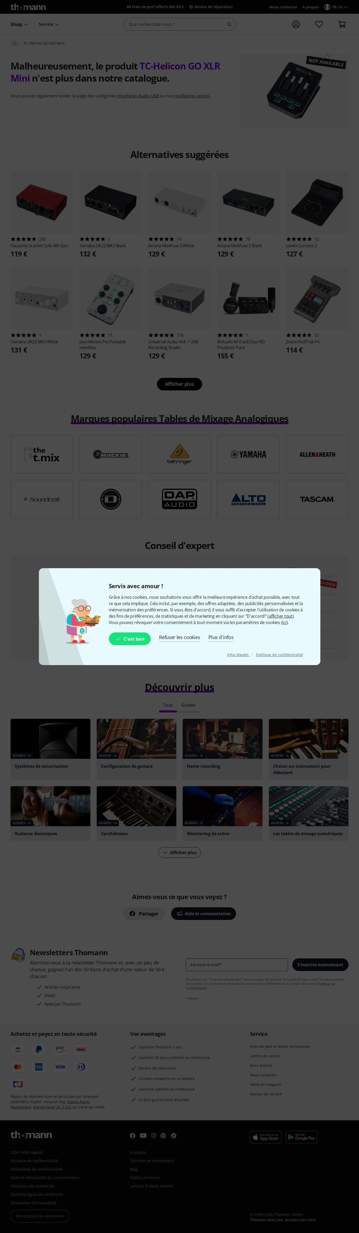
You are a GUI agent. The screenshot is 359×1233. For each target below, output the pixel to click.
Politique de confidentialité (279, 654)
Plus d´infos (220, 637)
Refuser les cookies (179, 637)
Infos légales (238, 654)
